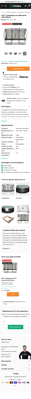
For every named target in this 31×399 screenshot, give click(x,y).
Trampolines (20, 12)
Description (6, 106)
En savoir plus (21, 207)
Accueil (3, 12)
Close (15, 361)
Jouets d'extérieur (11, 12)
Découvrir (6, 248)
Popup (28, 61)
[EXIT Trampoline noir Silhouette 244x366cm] (10, 267)
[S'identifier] (25, 6)
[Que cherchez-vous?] (5, 6)
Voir (4, 121)
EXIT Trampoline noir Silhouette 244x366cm (9, 279)
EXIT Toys (10, 19)
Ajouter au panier (18, 68)
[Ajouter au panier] (13, 294)
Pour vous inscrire (15, 327)
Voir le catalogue (2, 6)
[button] (2, 1)
